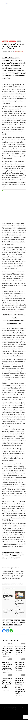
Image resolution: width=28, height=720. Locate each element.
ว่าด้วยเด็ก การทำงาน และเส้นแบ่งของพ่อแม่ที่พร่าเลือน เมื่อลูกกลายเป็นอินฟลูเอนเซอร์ (7, 666)
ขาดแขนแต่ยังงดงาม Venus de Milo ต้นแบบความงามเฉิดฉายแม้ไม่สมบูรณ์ (20, 611)
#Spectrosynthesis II (7, 624)
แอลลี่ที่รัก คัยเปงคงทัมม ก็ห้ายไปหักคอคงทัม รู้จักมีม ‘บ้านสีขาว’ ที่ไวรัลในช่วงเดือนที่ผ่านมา (7, 650)
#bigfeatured (9, 620)
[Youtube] (13, 705)
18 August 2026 (6, 656)
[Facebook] (4, 630)
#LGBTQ (23, 620)
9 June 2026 (6, 599)
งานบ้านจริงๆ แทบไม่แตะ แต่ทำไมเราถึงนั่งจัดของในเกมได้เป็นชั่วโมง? (20, 665)
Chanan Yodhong (19, 51)
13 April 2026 (6, 613)
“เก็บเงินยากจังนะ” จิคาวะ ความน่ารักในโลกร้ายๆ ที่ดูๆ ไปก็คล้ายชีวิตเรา (20, 649)
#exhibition (17, 620)
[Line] (11, 630)
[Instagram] (15, 705)
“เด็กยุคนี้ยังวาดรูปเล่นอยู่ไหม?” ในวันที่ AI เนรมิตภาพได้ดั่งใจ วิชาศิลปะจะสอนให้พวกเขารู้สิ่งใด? (19, 602)
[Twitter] (7, 630)
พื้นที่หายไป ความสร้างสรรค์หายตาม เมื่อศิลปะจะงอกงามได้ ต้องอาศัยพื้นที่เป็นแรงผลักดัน (8, 595)
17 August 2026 (6, 690)
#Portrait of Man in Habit (9, 622)
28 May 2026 (18, 606)
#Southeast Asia (21, 622)
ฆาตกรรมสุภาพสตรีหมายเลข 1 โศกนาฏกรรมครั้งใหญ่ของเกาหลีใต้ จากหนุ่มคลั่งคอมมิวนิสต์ (7, 683)
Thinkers (12, 41)
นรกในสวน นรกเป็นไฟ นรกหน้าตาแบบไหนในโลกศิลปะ (8, 611)
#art (3, 620)
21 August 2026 (19, 654)
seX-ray (5, 41)
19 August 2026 (19, 695)
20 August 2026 (19, 670)
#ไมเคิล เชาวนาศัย (18, 624)
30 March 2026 (18, 615)
